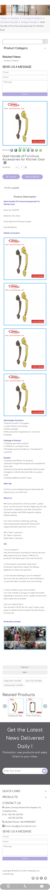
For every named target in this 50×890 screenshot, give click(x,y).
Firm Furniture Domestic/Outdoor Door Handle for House (34, 716)
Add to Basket (32, 177)
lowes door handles (12, 681)
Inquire (12, 177)
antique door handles (13, 685)
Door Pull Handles (34, 681)
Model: (7, 188)
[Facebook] (33, 878)
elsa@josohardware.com (24, 826)
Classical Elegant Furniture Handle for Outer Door (16, 716)
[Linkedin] (37, 878)
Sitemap (10, 874)
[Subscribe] (44, 770)
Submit (25, 94)
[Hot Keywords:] (45, 41)
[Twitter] (41, 878)
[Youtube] (45, 878)
